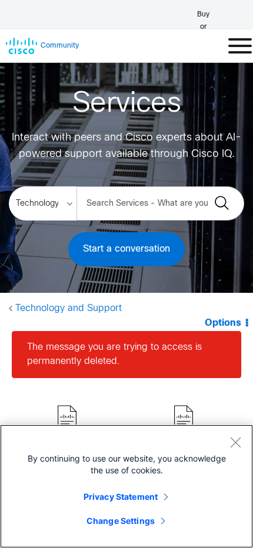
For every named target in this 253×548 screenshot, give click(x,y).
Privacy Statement (121, 497)
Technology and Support (68, 308)
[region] (126, 486)
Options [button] (223, 323)
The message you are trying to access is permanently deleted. (114, 354)
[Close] (235, 442)
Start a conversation (126, 249)
